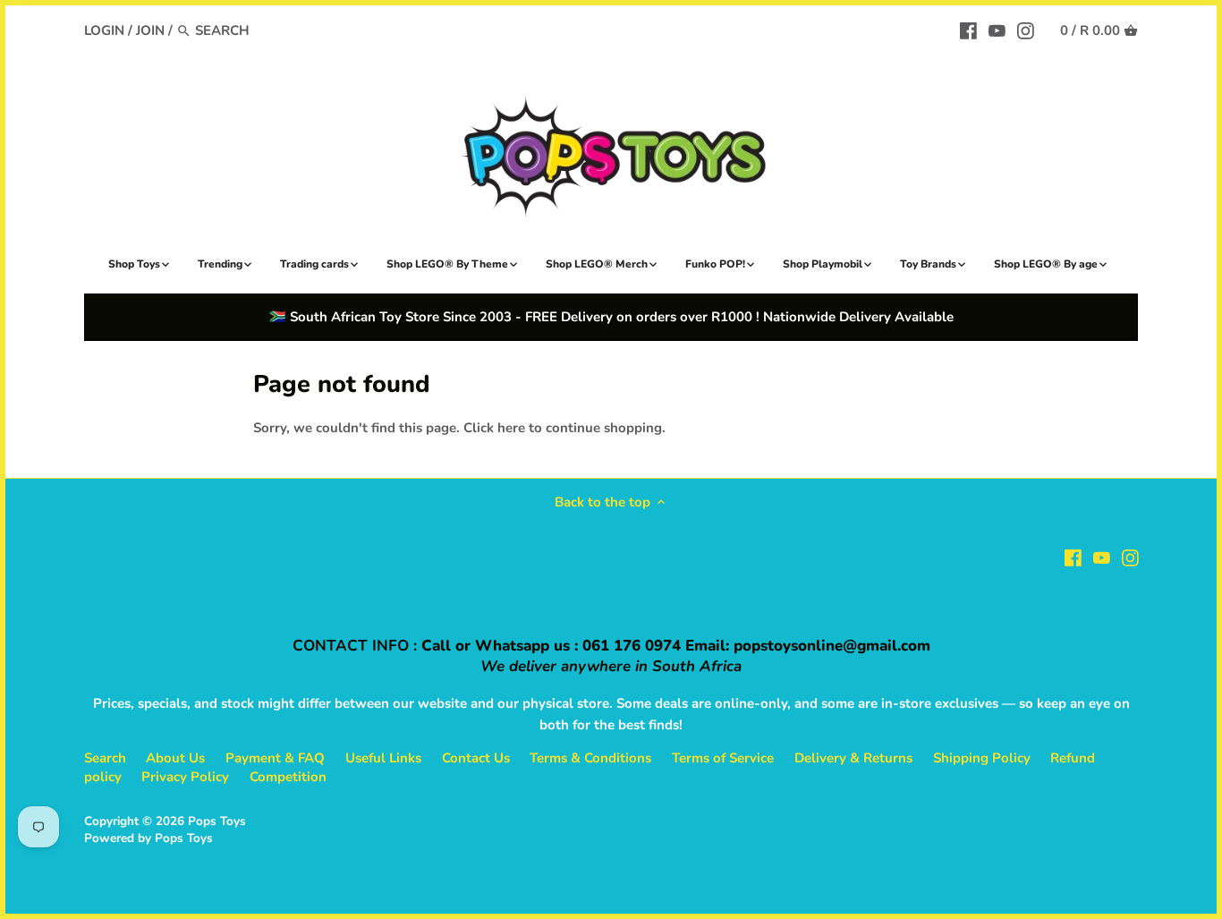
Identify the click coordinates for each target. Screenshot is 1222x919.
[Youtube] (997, 30)
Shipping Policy (982, 758)
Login (104, 30)
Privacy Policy (185, 777)
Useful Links (383, 758)
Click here (494, 428)
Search (105, 758)
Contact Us (476, 758)
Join (150, 30)
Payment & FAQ (275, 758)
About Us (175, 758)
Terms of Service (723, 758)
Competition (288, 777)
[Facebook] (968, 30)
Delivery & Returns (853, 758)
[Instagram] (1025, 30)
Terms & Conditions (590, 758)
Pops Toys (217, 821)
